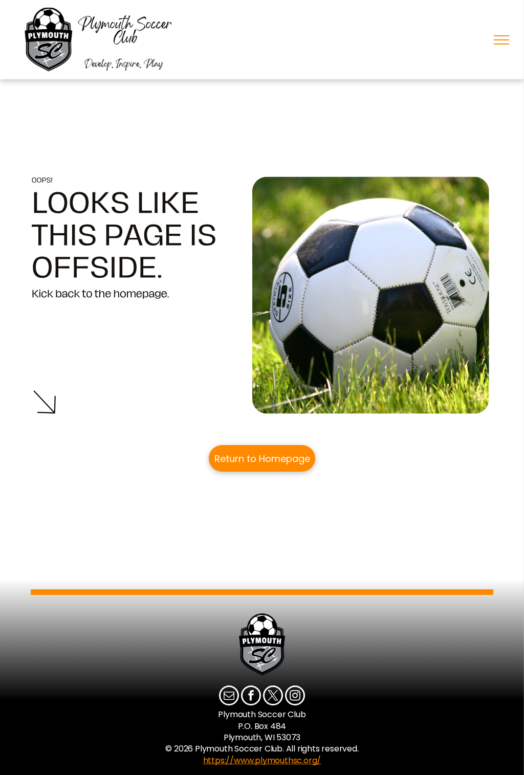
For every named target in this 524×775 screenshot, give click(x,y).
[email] (229, 696)
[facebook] (251, 696)
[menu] (501, 40)
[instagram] (295, 696)
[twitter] (273, 696)
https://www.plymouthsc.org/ (262, 760)
